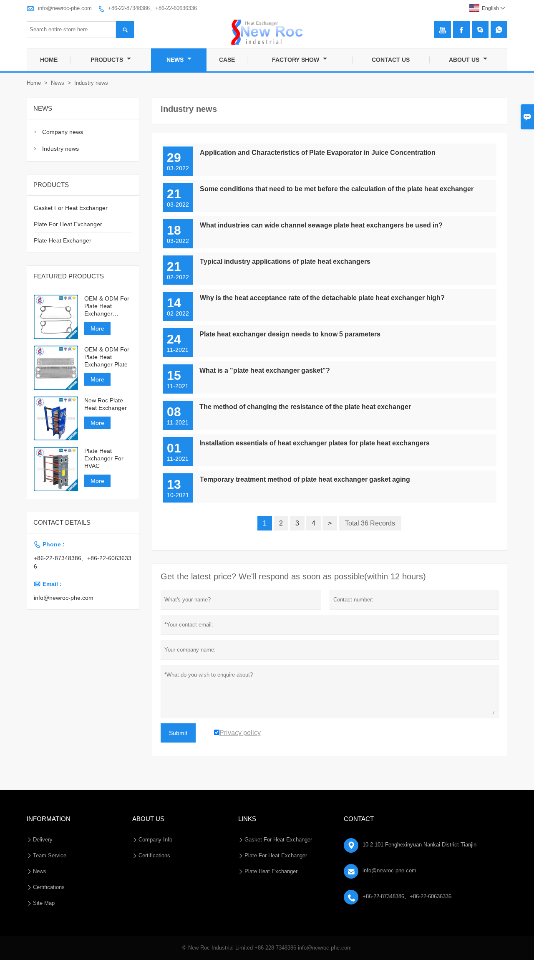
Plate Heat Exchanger (62, 240)
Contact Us (391, 59)
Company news (62, 132)
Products (108, 59)
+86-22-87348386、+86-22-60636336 (152, 8)
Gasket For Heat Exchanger (71, 208)
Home (49, 59)
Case (227, 59)
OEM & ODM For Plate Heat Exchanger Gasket (106, 306)
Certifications (49, 887)
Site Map (44, 903)
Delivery (43, 839)
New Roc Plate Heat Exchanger (105, 404)
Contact (359, 818)
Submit (178, 733)
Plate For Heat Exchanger (68, 224)
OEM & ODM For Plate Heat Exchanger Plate (106, 357)
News (175, 59)
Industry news (60, 148)
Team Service (49, 855)
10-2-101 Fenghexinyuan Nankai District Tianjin (419, 844)
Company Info (155, 839)
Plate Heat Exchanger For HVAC (103, 458)
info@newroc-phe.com (65, 8)
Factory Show (296, 59)
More (97, 328)
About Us (465, 59)
